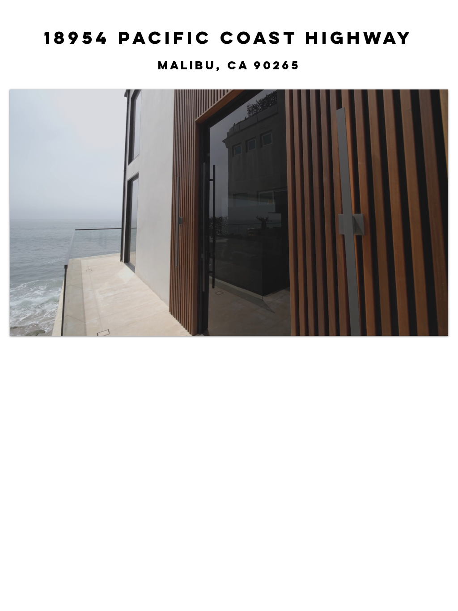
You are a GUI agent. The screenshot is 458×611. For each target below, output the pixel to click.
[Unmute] (36, 324)
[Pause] (21, 324)
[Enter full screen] (436, 324)
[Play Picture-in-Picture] (421, 324)
